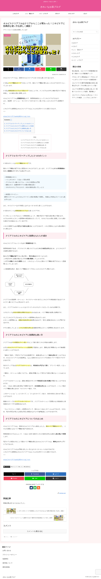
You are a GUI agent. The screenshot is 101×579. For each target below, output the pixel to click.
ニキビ (21, 466)
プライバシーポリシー (10, 554)
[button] (61, 69)
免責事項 (5, 559)
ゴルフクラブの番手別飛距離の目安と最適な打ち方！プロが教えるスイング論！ (85, 84)
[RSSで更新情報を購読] (38, 487)
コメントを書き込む (35, 531)
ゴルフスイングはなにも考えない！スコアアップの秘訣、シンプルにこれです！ (85, 96)
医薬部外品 (27, 466)
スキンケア (15, 466)
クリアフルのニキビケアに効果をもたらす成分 (19, 126)
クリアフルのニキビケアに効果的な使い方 (17, 128)
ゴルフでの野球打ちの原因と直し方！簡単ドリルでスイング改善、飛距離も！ (85, 90)
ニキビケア (7, 466)
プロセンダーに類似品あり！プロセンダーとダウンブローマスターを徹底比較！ (85, 78)
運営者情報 (6, 567)
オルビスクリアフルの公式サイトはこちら (16, 116)
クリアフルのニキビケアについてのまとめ (17, 131)
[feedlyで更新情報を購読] (34, 487)
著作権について (7, 563)
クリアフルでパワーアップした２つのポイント (19, 123)
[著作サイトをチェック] (31, 487)
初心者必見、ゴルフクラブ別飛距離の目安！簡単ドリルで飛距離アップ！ (85, 72)
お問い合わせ (7, 550)
